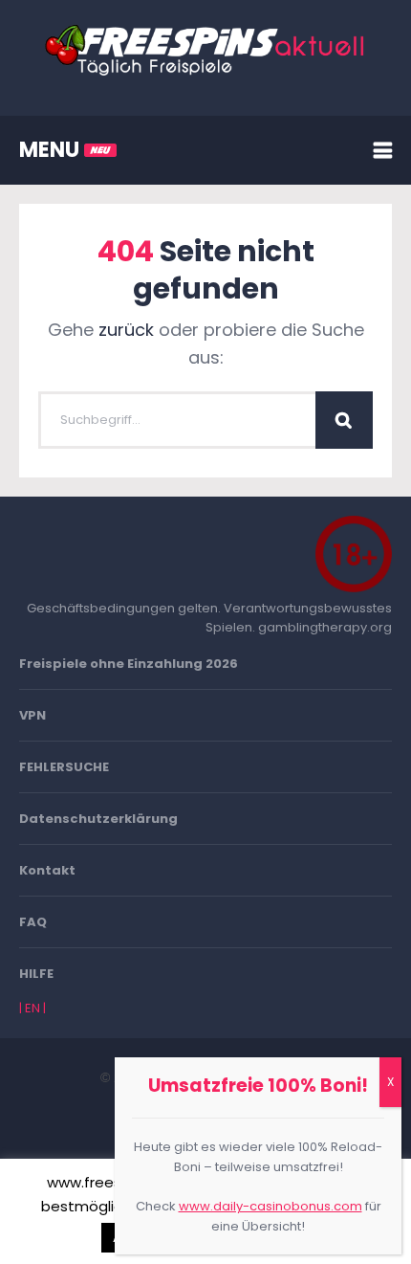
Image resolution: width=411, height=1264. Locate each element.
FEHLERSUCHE (64, 767)
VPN (32, 715)
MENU (51, 150)
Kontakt (47, 870)
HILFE (36, 973)
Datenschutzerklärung (98, 818)
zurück (126, 330)
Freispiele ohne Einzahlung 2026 (128, 663)
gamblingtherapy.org (325, 627)
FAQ (33, 922)
